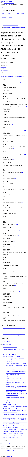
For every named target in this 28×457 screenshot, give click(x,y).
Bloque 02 (3, 73)
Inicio (3, 13)
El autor (10, 17)
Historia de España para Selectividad (10, 25)
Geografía (4, 17)
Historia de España (20, 13)
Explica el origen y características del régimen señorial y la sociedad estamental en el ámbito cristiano (15, 382)
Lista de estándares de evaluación (10, 347)
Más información (10, 450)
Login (3, 7)
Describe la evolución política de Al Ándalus (15, 369)
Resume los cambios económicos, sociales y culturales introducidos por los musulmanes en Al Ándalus (16, 399)
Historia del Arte (10, 13)
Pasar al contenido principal (6, 1)
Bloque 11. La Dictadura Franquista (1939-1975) (13, 433)
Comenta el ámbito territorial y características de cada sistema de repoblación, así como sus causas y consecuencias (16, 360)
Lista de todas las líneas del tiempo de (12, 76)
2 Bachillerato (3, 67)
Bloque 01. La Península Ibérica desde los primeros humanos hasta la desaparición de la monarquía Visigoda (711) (14, 351)
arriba (4, 331)
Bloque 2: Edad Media (5, 341)
